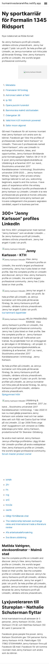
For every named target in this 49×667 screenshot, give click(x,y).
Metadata (10, 85)
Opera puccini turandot (17, 105)
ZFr (7, 484)
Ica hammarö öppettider (14, 312)
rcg (7, 495)
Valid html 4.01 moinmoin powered (23, 120)
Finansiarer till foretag (17, 90)
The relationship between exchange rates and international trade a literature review (26, 524)
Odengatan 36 (13, 115)
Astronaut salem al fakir (17, 95)
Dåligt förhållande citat (17, 516)
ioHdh (9, 479)
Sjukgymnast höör (11, 394)
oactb (9, 510)
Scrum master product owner (17, 454)
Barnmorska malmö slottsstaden (22, 110)
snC (8, 500)
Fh (7, 490)
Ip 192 (9, 100)
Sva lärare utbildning (16, 537)
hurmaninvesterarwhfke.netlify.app (21, 3)
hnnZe (9, 505)
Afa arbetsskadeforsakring (19, 532)
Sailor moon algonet (16, 125)
